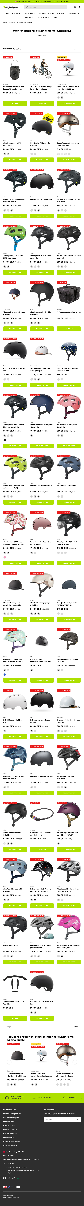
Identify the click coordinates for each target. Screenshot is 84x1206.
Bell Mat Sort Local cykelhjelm (41, 199)
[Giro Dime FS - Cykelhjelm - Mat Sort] (42, 984)
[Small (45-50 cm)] (4, 553)
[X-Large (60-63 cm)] (58, 154)
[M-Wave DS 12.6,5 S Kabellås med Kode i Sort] (42, 814)
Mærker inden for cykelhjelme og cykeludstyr (20, 22)
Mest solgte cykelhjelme (46, 13)
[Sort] (4, 440)
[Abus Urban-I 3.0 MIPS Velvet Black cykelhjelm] (15, 181)
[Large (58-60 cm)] (62, 154)
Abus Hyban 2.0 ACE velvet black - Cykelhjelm (67, 543)
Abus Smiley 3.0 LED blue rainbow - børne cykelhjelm (13, 660)
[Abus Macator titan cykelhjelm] (42, 467)
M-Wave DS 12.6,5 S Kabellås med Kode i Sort (40, 834)
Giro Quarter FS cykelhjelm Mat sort (14, 370)
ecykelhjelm (10, 1195)
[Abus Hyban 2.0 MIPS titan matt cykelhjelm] (69, 181)
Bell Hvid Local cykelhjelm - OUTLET (13, 721)
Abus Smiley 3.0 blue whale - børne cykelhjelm (13, 778)
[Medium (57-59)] (8, 323)
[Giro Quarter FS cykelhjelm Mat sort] (15, 350)
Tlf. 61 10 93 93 (8, 1163)
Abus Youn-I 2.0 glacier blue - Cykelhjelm (13, 890)
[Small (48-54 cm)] (4, 154)
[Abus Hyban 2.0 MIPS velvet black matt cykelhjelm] (15, 407)
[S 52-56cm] (31, 553)
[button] (79, 7)
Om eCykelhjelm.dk (10, 1145)
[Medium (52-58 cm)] (4, 210)
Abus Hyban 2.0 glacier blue (67, 485)
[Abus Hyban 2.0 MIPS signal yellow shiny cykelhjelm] (15, 467)
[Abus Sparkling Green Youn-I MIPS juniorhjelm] (15, 238)
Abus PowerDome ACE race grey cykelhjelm (40, 946)
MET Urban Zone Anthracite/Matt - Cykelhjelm (40, 660)
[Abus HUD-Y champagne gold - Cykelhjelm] (42, 585)
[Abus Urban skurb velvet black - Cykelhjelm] (42, 294)
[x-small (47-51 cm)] (35, 1012)
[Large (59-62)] (38, 379)
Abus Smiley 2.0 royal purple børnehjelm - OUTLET (67, 834)
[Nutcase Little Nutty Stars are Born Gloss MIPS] (69, 350)
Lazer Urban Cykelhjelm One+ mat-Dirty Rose (41, 543)
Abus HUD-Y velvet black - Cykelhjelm (12, 834)
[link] (22, 1027)
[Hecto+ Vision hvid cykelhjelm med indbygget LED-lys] (69, 69)
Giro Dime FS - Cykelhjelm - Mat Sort (41, 1003)
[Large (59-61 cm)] (38, 210)
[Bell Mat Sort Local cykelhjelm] (42, 181)
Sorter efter (7, 49)
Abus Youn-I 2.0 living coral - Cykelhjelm (67, 426)
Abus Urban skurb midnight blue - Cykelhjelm (41, 426)
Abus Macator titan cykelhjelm (41, 485)
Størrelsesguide (8, 1121)
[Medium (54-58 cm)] (35, 613)
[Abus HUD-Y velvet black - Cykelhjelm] (15, 814)
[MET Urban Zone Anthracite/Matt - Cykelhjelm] (42, 641)
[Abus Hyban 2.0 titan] (15, 927)
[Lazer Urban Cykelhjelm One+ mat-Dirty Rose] (42, 524)
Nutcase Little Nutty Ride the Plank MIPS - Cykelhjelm (40, 890)
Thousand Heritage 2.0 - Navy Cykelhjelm (14, 313)
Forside (5, 22)
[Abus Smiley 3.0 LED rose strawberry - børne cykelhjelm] (15, 524)
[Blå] (4, 674)
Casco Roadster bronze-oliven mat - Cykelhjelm (68, 144)
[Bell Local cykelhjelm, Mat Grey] (42, 758)
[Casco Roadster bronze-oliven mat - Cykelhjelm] (69, 125)
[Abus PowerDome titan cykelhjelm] (69, 758)
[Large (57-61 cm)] (38, 613)
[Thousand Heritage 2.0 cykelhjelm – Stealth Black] (15, 585)
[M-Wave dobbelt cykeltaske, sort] (69, 294)
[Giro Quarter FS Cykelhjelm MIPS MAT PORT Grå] (69, 585)
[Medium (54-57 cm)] (62, 97)
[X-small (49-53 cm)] (31, 731)
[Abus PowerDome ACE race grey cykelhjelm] (42, 927)
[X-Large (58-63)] (65, 210)
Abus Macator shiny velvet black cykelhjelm (69, 257)
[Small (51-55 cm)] (31, 210)
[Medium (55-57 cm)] (65, 154)
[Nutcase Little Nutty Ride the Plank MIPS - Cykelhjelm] (42, 871)
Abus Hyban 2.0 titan (10, 945)
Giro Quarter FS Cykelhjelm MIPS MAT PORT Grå (67, 604)
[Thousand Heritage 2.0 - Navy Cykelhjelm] (15, 294)
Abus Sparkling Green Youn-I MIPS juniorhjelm (13, 257)
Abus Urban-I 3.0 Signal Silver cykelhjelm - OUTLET (68, 890)
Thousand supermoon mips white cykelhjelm (40, 370)
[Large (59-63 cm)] (35, 154)
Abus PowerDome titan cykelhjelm (65, 778)
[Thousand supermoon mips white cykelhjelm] (42, 350)
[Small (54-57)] (4, 323)
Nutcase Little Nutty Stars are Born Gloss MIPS (67, 370)
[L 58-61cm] (35, 553)
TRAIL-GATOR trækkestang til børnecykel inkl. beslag (41, 88)
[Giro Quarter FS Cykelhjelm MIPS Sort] (42, 125)
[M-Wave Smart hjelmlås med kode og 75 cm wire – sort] (15, 69)
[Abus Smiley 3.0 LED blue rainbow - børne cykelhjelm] (15, 641)
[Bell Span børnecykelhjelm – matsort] (42, 702)
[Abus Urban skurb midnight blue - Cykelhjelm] (42, 407)
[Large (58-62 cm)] (65, 266)
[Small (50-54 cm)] (69, 154)
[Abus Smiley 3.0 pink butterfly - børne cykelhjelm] (69, 927)
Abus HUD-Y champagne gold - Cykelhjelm (41, 604)
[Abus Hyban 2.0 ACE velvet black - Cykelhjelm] (69, 524)
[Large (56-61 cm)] (8, 210)
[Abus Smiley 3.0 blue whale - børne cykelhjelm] (15, 758)
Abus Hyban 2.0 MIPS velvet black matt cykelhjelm (13, 426)
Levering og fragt (9, 1125)
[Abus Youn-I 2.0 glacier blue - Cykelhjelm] (15, 871)
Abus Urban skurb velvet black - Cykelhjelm (41, 313)
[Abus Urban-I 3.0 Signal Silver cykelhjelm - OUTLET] (69, 871)
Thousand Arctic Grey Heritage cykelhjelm (68, 721)
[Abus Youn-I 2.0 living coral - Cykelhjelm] (69, 407)
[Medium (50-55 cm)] (8, 553)
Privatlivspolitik (8, 1137)
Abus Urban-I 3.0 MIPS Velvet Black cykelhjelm (14, 201)
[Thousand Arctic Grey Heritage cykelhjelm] (69, 702)
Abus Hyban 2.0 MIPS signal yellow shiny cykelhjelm (13, 487)
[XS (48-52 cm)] (58, 379)
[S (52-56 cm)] (62, 379)
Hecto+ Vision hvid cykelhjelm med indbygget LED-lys (68, 88)
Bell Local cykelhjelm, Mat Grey (41, 776)
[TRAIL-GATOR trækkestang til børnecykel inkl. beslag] (42, 69)
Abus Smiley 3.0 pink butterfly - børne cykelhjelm (68, 946)
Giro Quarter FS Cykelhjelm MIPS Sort (40, 144)
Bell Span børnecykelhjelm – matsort (40, 721)
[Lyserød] (4, 557)
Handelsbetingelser (10, 1133)
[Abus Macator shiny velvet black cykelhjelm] (69, 238)
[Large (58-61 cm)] (58, 97)
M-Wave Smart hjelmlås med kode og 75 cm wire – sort (13, 88)
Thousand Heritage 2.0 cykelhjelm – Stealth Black (12, 604)
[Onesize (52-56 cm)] (35, 900)
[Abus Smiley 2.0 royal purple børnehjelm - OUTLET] (69, 814)
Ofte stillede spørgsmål (11, 1117)
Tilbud (7, 13)
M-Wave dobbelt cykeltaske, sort (69, 312)
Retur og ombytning (10, 1129)
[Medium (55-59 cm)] (31, 154)
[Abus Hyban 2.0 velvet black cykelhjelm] (42, 238)
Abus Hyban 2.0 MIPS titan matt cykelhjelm (68, 201)
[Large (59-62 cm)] (11, 323)
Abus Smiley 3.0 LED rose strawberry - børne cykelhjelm (14, 543)
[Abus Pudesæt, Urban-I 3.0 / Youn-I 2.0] (15, 984)
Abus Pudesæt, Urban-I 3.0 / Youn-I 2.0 (13, 1003)
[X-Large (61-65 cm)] (11, 210)
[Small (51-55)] (4, 843)
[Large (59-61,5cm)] (4, 731)
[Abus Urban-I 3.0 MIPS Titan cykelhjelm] (69, 641)
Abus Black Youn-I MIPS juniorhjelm (12, 144)
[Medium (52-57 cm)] (8, 154)
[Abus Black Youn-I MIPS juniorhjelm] (15, 125)
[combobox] (45, 7)
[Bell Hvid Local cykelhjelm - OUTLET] (15, 702)
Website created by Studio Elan (11, 1197)
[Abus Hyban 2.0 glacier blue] (69, 467)
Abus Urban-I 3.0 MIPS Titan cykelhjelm (67, 660)
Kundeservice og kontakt (12, 1114)
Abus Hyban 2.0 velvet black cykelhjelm (40, 257)
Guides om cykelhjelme (11, 1141)
